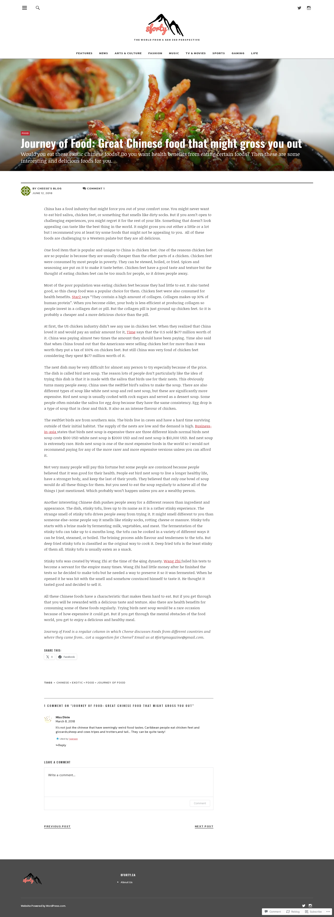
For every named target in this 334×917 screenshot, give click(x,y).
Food (25, 133)
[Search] (38, 7)
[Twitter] (299, 7)
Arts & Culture (128, 53)
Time (131, 331)
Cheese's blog (49, 188)
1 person (73, 739)
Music (174, 53)
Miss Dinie (63, 717)
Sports (218, 53)
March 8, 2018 (65, 721)
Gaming (238, 53)
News (103, 53)
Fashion (155, 53)
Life (254, 53)
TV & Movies (196, 53)
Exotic (77, 682)
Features (84, 53)
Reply (62, 745)
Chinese (62, 682)
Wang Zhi (172, 561)
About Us (126, 882)
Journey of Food (111, 682)
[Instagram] (308, 7)
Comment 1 (96, 188)
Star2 (77, 296)
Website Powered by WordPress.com (43, 906)
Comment (200, 803)
